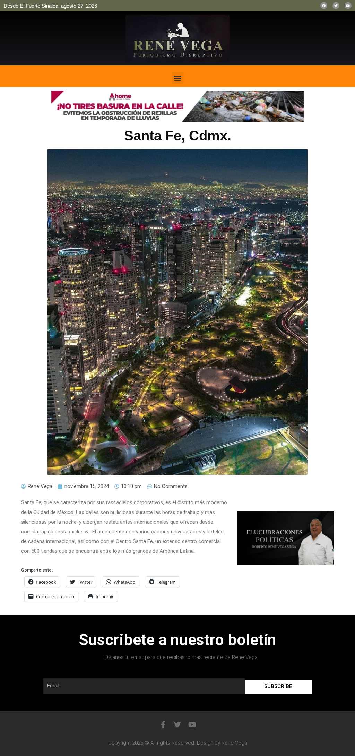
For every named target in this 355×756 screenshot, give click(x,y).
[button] (177, 78)
